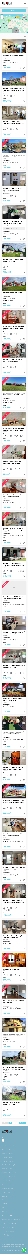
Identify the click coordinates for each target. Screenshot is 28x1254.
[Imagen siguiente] (23, 46)
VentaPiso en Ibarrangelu (8, 1165)
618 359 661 (12, 1231)
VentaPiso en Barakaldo (8, 1176)
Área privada (5, 1211)
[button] (25, 36)
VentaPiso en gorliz (7, 1168)
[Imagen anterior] (4, 46)
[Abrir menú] (24, 3)
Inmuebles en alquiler (7, 1188)
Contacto (4, 1200)
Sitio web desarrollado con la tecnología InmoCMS (13, 1250)
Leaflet (26, 32)
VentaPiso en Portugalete (9, 1172)
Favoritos (4, 1203)
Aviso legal (4, 1248)
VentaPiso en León (7, 1157)
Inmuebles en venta (7, 1192)
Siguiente (22, 1122)
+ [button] (2, 16)
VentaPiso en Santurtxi (8, 1161)
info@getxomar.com (10, 1235)
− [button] (2, 18)
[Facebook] (3, 1140)
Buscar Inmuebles (6, 1185)
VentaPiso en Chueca (7, 1153)
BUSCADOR (14, 10)
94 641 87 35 (10, 1227)
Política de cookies (6, 1246)
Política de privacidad (16, 1246)
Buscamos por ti (6, 1207)
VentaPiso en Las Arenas (8, 1150)
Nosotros (4, 1196)
